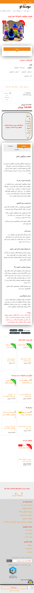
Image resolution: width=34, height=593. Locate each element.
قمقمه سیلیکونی (14, 333)
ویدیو (17, 49)
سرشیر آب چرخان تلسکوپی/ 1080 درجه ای (9, 428)
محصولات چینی (17, 10)
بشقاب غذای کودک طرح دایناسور (25, 359)
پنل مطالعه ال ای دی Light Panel (25, 395)
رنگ (31, 64)
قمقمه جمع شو (25, 333)
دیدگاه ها (17, 149)
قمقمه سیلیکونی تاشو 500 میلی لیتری (25, 460)
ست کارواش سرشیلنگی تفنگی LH (9, 395)
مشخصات (10, 146)
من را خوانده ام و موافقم (19, 564)
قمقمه (20, 330)
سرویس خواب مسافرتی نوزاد (11, 359)
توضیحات (23, 146)
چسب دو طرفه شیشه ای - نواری (24, 427)
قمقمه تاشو (13, 330)
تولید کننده (26, 10)
